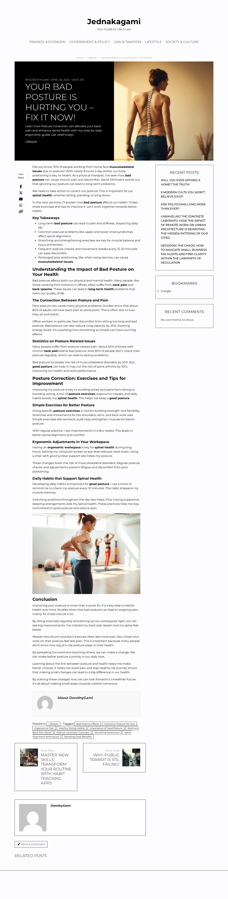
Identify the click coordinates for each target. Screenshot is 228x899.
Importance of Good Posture (106, 728)
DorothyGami (39, 79)
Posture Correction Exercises (72, 732)
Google (166, 291)
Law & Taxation (127, 42)
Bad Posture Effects (87, 723)
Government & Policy (90, 42)
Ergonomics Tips (44, 728)
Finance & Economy (48, 42)
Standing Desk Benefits (78, 736)
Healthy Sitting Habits (72, 728)
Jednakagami (114, 21)
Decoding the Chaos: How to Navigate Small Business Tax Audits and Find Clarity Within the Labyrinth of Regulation (184, 254)
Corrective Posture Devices (119, 723)
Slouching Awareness (106, 732)
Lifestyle (153, 42)
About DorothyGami (75, 698)
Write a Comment (32, 844)
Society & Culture (182, 42)
